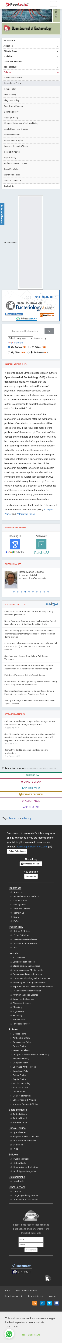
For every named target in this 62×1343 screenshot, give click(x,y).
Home (7, 1290)
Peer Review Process (13, 106)
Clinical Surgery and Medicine (26, 966)
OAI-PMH (18, 1191)
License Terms (19, 1034)
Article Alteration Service (25, 943)
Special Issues (19, 1132)
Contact (52, 1296)
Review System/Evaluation (26, 1167)
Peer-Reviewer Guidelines (25, 939)
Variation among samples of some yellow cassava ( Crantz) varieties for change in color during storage (29, 633)
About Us (18, 892)
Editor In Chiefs (20, 1114)
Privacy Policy (10, 95)
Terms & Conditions (12, 180)
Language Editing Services (26, 1195)
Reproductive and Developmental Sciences (33, 986)
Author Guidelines (22, 931)
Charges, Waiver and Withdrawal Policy (21, 123)
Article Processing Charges (16, 129)
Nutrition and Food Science (25, 995)
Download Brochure (32, 864)
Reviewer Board (20, 1122)
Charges (48, 509)
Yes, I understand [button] (31, 1334)
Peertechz (14, 818)
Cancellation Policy (12, 83)
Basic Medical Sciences (24, 962)
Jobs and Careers (22, 909)
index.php (26, 818)
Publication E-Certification (26, 1199)
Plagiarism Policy (11, 100)
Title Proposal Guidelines (24, 1140)
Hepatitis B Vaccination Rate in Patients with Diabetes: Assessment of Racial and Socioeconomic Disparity (29, 667)
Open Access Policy (13, 77)
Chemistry (17, 1007)
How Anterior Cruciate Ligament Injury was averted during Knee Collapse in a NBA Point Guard (30, 683)
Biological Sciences (14, 314)
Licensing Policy (11, 112)
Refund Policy (10, 89)
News (16, 917)
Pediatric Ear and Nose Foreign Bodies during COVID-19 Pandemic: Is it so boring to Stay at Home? (29, 724)
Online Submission (17, 851)
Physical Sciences (21, 1024)
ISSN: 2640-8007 (45, 297)
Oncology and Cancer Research (27, 974)
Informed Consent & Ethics (16, 146)
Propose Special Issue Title (25, 1136)
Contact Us (31, 876)
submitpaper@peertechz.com (32, 846)
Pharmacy (17, 1015)
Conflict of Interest (12, 152)
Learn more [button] (12, 1326)
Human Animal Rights (13, 140)
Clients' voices (20, 900)
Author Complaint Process (15, 163)
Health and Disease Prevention (27, 991)
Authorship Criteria (12, 135)
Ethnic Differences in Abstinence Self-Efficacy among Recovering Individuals (28, 613)
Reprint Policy (10, 158)
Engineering (18, 1011)
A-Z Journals (19, 957)
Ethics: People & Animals (24, 1100)
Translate (18, 342)
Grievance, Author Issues (24, 1067)
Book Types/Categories (25, 1171)
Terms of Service (20, 1087)
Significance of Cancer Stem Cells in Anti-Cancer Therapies (26, 657)
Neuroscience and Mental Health (28, 970)
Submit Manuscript (13, 1296)
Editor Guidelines (21, 935)
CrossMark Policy (11, 169)
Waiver (7, 514)
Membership (19, 1181)
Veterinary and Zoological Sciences (29, 982)
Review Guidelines (21, 1050)
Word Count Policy (12, 175)
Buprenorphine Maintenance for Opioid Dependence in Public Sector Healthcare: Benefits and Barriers (29, 692)
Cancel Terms (19, 1091)
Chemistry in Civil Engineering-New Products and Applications (26, 753)
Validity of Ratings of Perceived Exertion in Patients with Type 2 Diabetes (29, 702)
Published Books (21, 1159)
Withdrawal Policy (26, 514)
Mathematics (19, 1019)
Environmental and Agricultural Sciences (31, 978)
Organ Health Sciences (23, 999)
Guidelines (18, 1145)
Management (20, 904)
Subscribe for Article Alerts (26, 896)
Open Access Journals (26, 1290)
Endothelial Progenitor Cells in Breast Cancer (24, 675)
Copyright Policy (11, 117)
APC (16, 947)
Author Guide (20, 1163)
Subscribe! (31, 1250)
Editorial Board (20, 1118)
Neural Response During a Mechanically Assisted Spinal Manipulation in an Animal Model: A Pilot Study (30, 622)
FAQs (16, 921)
